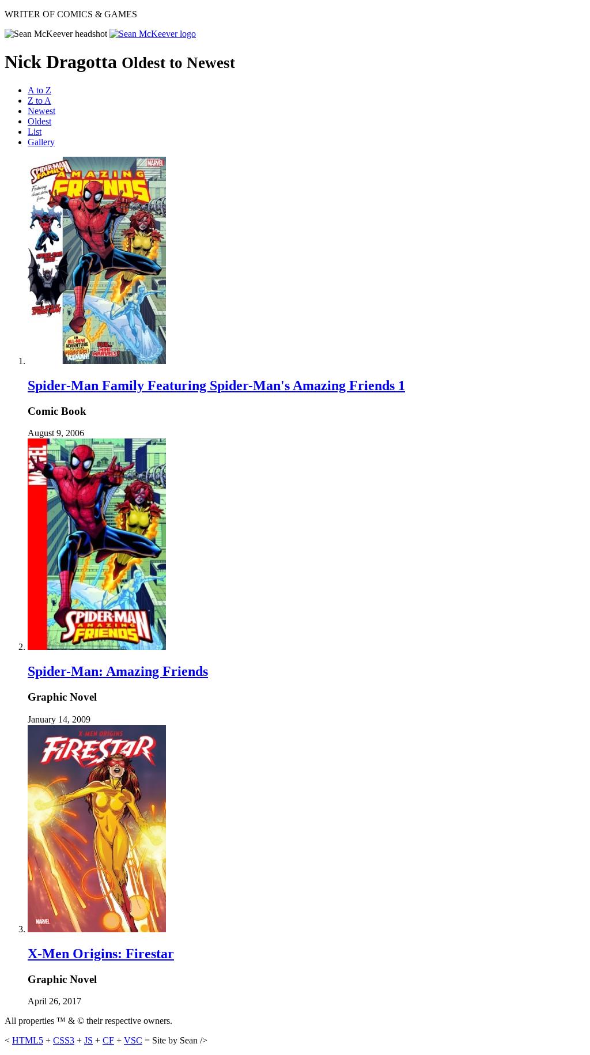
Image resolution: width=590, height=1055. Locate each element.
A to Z (39, 90)
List (34, 132)
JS (88, 1040)
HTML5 (27, 1040)
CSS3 (63, 1040)
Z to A (39, 100)
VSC (133, 1040)
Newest (41, 111)
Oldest (39, 121)
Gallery (41, 142)
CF (108, 1040)
